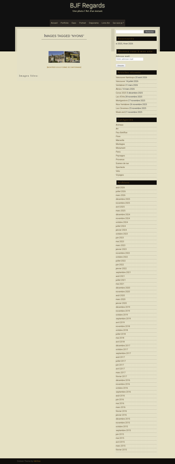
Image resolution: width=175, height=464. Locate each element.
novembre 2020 (123, 291)
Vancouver (120, 81)
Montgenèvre (122, 100)
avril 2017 (120, 368)
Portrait (82, 23)
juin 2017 (120, 365)
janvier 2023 (121, 249)
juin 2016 (120, 399)
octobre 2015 (122, 426)
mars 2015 (120, 446)
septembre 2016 (123, 392)
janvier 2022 (121, 268)
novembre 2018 (123, 326)
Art (117, 128)
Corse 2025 (121, 93)
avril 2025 (120, 207)
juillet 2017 (121, 361)
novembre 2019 (123, 311)
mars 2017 (120, 372)
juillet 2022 (121, 261)
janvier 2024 (121, 230)
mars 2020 (120, 299)
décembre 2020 (123, 288)
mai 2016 (120, 403)
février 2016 (121, 411)
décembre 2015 (123, 419)
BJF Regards (87, 5)
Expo (74, 23)
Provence (120, 159)
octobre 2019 (122, 315)
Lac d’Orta (120, 96)
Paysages (120, 155)
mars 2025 (120, 210)
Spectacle (120, 167)
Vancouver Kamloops (125, 77)
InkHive (37, 461)
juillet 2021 (121, 280)
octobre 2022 (122, 257)
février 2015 (121, 449)
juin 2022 (120, 264)
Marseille (120, 140)
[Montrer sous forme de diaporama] (64, 67)
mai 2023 (120, 241)
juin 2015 (120, 434)
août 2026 (120, 187)
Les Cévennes (122, 108)
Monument (120, 148)
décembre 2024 (123, 214)
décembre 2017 (123, 345)
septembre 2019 (123, 318)
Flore (118, 136)
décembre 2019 (123, 307)
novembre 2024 (123, 218)
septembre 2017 (123, 353)
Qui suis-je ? (118, 23)
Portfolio (65, 23)
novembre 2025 (123, 203)
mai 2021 (120, 284)
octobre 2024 (122, 222)
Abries (119, 89)
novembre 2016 (123, 384)
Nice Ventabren (123, 104)
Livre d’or (106, 23)
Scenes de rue (122, 163)
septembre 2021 (123, 272)
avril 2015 (120, 442)
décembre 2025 (123, 199)
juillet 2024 (121, 226)
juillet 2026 (121, 191)
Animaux (119, 125)
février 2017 (121, 376)
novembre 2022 (123, 253)
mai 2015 (120, 438)
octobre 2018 (122, 330)
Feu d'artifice (121, 132)
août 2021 (120, 276)
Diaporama (94, 23)
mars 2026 (120, 195)
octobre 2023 (122, 234)
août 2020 (120, 295)
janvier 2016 (121, 415)
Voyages (120, 175)
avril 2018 (120, 342)
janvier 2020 (121, 303)
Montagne (120, 144)
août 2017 (120, 357)
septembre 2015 (123, 430)
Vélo (118, 171)
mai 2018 (120, 338)
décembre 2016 (123, 380)
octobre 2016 (122, 388)
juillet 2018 (121, 334)
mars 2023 (120, 245)
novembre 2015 (123, 422)
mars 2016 (120, 407)
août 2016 (120, 395)
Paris (118, 152)
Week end (120, 112)
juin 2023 (120, 237)
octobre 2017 (122, 349)
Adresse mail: (123, 56)
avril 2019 (120, 322)
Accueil (54, 23)
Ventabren (120, 85)
